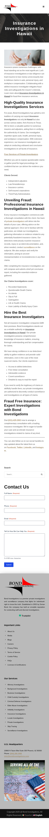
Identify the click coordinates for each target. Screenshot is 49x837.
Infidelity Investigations (15, 710)
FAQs (9, 661)
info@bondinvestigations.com (16, 756)
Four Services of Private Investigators (21, 154)
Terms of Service (13, 652)
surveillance (29, 247)
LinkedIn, (28, 447)
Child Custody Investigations (18, 697)
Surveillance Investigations (17, 731)
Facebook (11, 447)
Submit (8, 565)
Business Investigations (16, 693)
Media (9, 636)
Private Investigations (15, 722)
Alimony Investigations (15, 685)
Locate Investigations (15, 718)
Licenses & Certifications (16, 665)
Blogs (9, 640)
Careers (10, 644)
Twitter (20, 447)
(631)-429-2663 (14, 420)
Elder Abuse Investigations (17, 705)
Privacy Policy (12, 648)
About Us (10, 631)
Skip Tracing (12, 726)
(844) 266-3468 (16, 753)
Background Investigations (17, 689)
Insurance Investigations (16, 714)
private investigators (15, 221)
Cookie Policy (12, 656)
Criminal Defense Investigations (19, 701)
